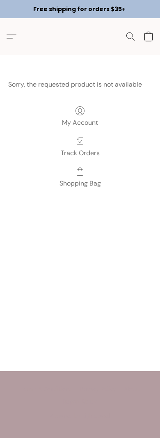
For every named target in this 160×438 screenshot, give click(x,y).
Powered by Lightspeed (80, 416)
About (131, 389)
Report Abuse (80, 401)
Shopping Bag (80, 183)
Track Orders (80, 153)
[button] (14, 37)
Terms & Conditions (46, 389)
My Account (80, 122)
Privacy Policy (98, 389)
